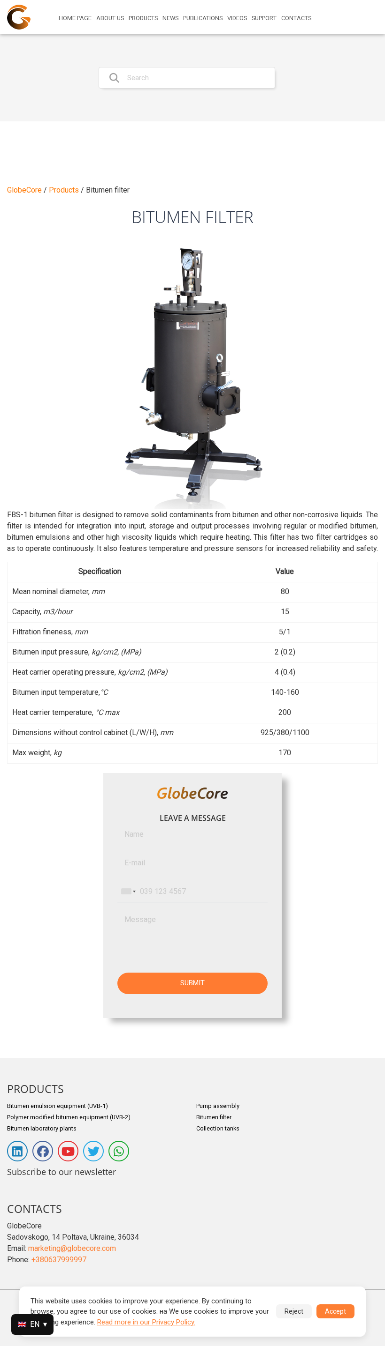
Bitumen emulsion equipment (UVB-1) (57, 1105)
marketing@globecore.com (72, 1248)
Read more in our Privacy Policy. (146, 1322)
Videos (237, 18)
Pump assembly (217, 1105)
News (170, 18)
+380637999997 (58, 1259)
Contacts (296, 18)
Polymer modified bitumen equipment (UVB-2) (69, 1117)
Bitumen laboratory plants (42, 1128)
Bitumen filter (213, 1117)
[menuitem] (75, 18)
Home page (75, 18)
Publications (203, 18)
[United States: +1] (128, 891)
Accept (335, 1311)
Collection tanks (217, 1128)
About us (110, 18)
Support (264, 18)
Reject (294, 1311)
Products (143, 18)
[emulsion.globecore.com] (19, 17)
